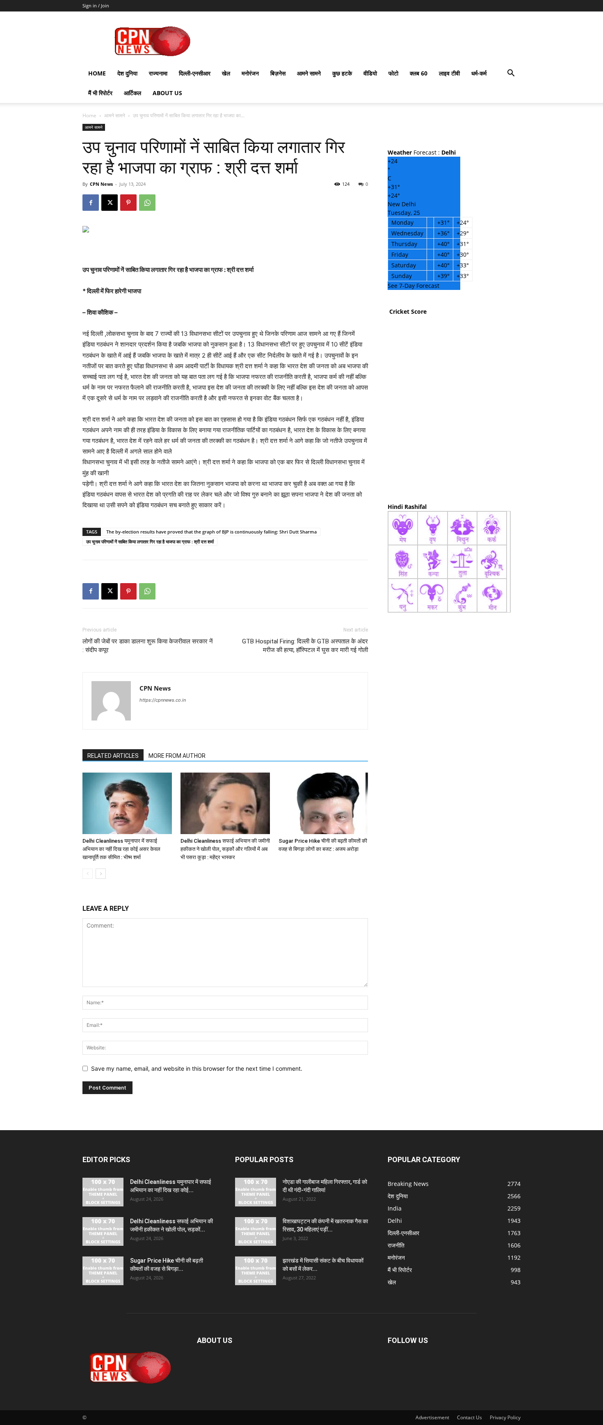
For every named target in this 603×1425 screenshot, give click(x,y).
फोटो (393, 73)
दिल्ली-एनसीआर (194, 73)
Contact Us (469, 1417)
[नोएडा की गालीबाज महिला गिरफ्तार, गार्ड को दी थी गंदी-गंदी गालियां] (255, 1192)
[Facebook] (90, 202)
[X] (109, 202)
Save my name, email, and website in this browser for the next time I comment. (196, 1068)
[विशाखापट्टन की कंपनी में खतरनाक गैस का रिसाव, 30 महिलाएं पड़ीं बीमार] (255, 1231)
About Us (167, 93)
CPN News (101, 184)
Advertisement (432, 1417)
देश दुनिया (127, 73)
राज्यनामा (158, 73)
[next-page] (101, 874)
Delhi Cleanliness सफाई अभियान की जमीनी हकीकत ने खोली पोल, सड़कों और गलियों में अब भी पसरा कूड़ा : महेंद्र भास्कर (225, 849)
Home (97, 73)
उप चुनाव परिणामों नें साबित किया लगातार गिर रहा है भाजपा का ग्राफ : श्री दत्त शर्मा (150, 541)
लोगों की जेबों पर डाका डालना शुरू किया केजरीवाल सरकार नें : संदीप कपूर (147, 646)
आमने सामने (309, 73)
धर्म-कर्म (479, 73)
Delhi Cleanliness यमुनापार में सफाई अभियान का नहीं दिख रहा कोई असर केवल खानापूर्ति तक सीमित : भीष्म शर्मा (121, 849)
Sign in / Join (95, 5)
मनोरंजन (250, 73)
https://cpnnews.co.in (162, 700)
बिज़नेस (278, 73)
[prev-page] (87, 874)
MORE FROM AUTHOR (177, 755)
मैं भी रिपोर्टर (100, 93)
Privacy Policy (505, 1417)
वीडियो (370, 73)
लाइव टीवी (449, 73)
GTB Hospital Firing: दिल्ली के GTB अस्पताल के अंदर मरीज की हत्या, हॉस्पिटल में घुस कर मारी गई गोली (305, 646)
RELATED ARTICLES (113, 755)
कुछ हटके (342, 73)
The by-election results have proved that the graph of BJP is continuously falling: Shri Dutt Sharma (211, 532)
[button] (511, 74)
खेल (226, 73)
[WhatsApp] (147, 202)
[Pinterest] (128, 202)
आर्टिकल (132, 93)
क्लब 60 (418, 73)
